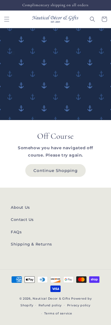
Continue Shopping (55, 170)
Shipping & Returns (31, 244)
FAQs (16, 232)
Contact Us (22, 219)
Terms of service (58, 313)
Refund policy (50, 305)
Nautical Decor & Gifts (51, 298)
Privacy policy (79, 305)
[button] (7, 19)
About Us (20, 207)
